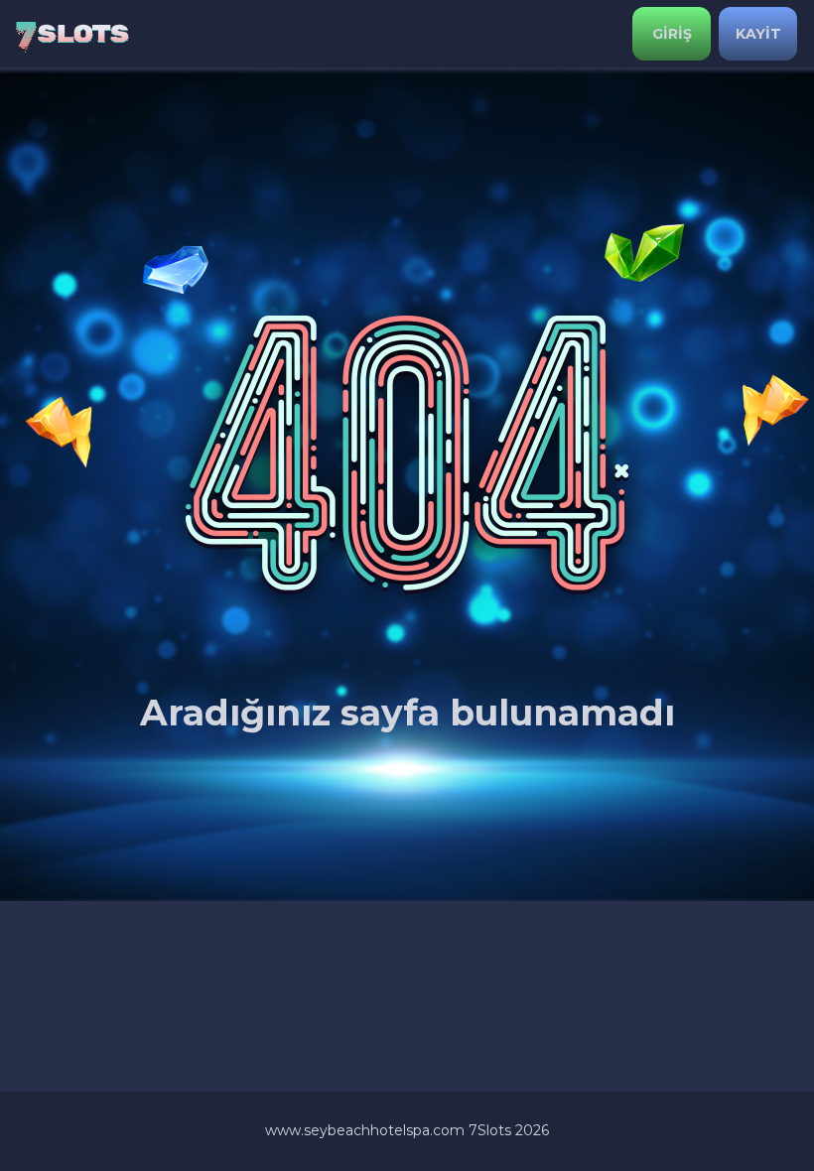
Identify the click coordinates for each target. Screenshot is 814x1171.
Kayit (758, 34)
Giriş (672, 34)
